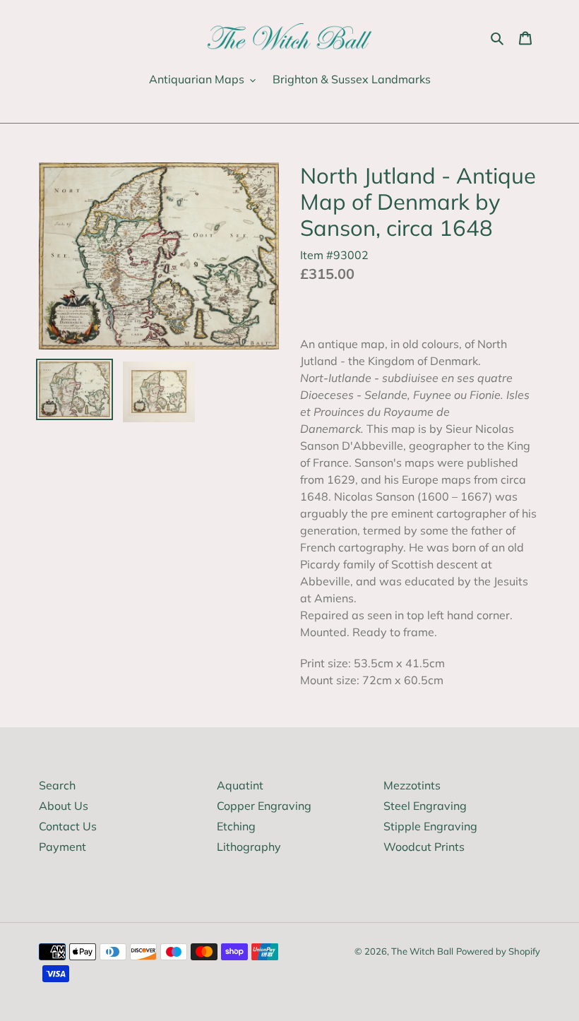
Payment (62, 847)
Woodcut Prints (424, 847)
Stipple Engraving (430, 826)
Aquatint (240, 785)
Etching (236, 826)
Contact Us (68, 826)
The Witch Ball (422, 951)
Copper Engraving (264, 806)
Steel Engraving (425, 806)
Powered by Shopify (498, 951)
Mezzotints (412, 785)
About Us (63, 806)
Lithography (249, 847)
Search (57, 785)
